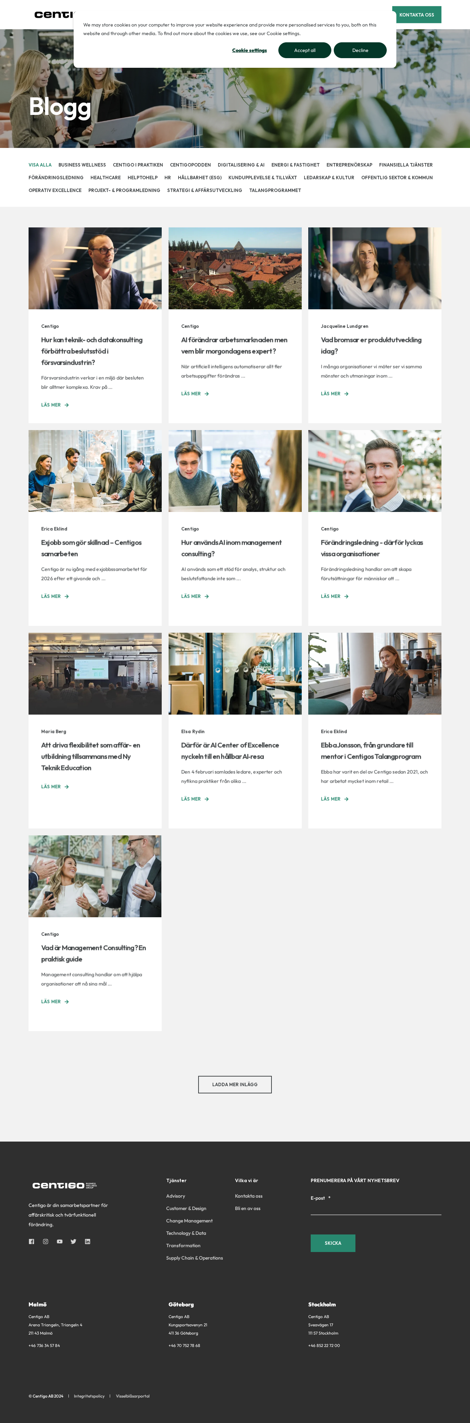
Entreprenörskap (349, 165)
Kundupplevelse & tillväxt (262, 177)
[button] (235, 1084)
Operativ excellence (55, 190)
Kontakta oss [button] (416, 14)
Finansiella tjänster (406, 165)
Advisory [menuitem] (175, 1196)
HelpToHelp (143, 177)
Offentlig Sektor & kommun (397, 177)
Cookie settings (249, 50)
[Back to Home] (70, 14)
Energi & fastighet (295, 165)
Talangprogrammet (275, 190)
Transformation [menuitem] (183, 1245)
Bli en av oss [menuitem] (247, 1208)
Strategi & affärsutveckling (204, 190)
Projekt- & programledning (124, 190)
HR (167, 177)
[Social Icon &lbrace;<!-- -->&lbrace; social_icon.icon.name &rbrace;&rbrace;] (34, 1241)
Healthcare (105, 177)
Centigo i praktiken (138, 165)
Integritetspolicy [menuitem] (89, 1396)
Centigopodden (190, 165)
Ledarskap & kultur (329, 177)
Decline (360, 50)
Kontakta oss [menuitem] (249, 1196)
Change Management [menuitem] (189, 1221)
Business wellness (82, 165)
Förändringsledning (56, 177)
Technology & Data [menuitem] (186, 1233)
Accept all (305, 50)
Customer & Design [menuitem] (186, 1208)
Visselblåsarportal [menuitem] (133, 1396)
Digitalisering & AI (241, 165)
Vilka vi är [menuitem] (246, 1181)
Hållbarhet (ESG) (200, 177)
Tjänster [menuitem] (176, 1181)
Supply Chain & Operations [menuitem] (194, 1258)
